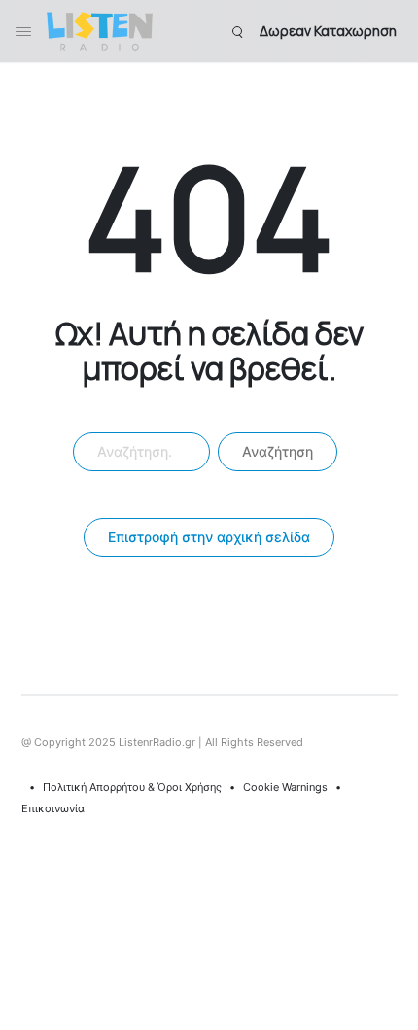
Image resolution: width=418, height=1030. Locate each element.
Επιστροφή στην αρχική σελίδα (209, 537)
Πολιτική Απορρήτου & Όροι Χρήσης (132, 787)
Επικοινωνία (53, 808)
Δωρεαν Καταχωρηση (328, 30)
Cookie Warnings (285, 787)
